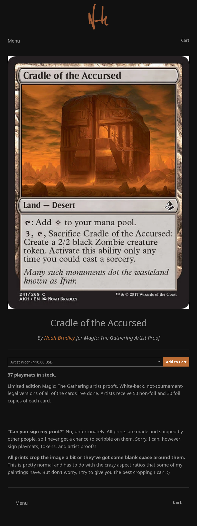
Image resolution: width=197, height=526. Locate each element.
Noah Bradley (59, 337)
